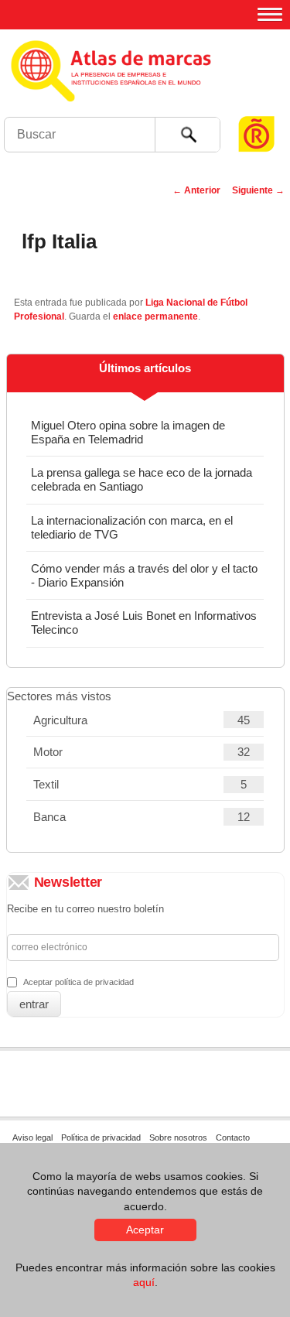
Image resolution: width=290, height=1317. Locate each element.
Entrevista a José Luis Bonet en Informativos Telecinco (144, 622)
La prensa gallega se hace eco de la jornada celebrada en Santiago (141, 479)
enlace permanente (155, 316)
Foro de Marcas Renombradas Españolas (257, 105)
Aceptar (145, 1229)
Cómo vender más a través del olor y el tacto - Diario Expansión (144, 575)
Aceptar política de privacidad (78, 982)
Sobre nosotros (178, 1137)
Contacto (233, 1137)
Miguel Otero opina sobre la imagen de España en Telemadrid (128, 432)
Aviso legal (32, 1137)
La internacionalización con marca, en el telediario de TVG (132, 527)
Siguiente (258, 190)
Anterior (196, 190)
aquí (144, 1282)
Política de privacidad (101, 1137)
